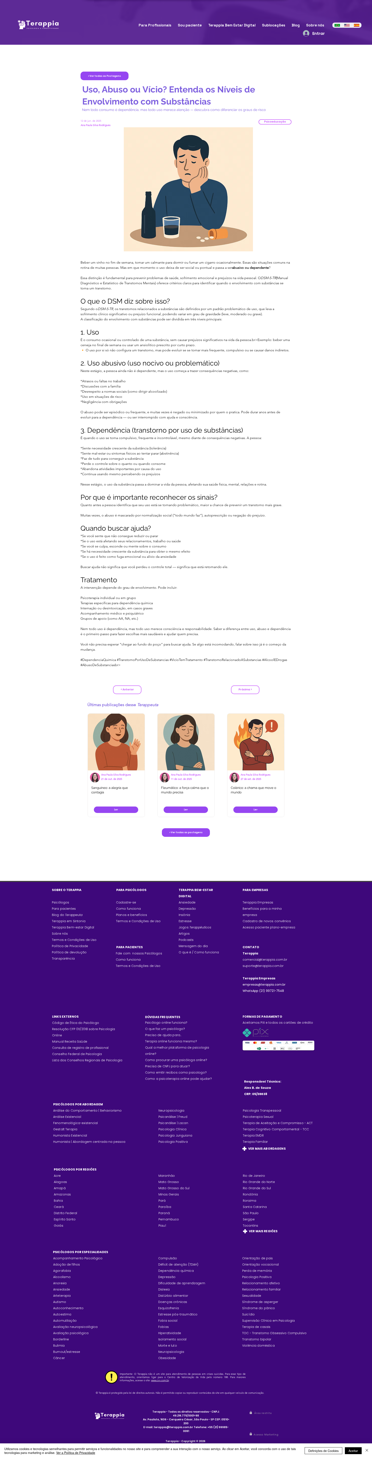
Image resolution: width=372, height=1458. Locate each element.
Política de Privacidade (70, 946)
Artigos (184, 933)
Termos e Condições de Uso (74, 940)
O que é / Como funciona (199, 952)
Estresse (185, 921)
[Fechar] (366, 1451)
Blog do (67, 915)
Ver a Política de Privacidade (75, 1452)
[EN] (347, 25)
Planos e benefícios (131, 915)
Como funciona (128, 959)
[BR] (337, 25)
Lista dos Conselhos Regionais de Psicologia (87, 1060)
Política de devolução (69, 952)
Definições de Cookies (323, 1451)
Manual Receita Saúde (69, 1041)
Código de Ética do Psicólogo (75, 1023)
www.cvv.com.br (160, 1380)
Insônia (184, 915)
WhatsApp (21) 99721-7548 (263, 991)
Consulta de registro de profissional (80, 1048)
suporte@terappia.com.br (263, 966)
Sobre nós (60, 933)
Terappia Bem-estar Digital (73, 927)
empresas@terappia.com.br (265, 984)
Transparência (63, 958)
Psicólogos (60, 902)
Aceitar (353, 1451)
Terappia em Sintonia (68, 921)
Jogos (195, 927)
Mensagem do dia (193, 946)
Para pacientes (64, 908)
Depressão (187, 908)
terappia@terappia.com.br (173, 1427)
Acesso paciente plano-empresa (269, 927)
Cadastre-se (126, 902)
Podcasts (186, 940)
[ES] (356, 25)
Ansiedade (187, 902)
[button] (275, 121)
